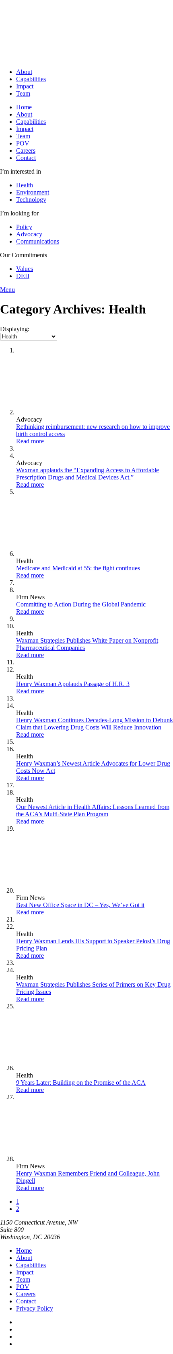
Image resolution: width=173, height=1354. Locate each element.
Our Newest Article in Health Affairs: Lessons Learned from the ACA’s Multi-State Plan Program (92, 810)
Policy (24, 226)
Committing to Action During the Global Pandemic (81, 604)
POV (22, 143)
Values (24, 268)
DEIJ (22, 275)
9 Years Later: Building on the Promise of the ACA (81, 1082)
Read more (30, 441)
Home (24, 107)
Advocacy (29, 234)
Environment (32, 192)
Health (24, 185)
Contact (26, 157)
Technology (31, 199)
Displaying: (14, 329)
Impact (24, 86)
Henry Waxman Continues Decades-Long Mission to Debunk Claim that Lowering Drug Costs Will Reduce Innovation (94, 724)
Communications (37, 241)
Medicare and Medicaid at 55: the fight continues (78, 568)
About (24, 71)
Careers (25, 150)
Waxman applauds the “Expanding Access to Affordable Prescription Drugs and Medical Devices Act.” (87, 474)
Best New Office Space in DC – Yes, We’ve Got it (80, 904)
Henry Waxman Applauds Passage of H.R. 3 (73, 683)
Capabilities (31, 79)
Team (23, 93)
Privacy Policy (34, 1308)
